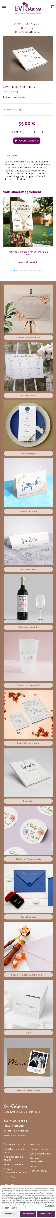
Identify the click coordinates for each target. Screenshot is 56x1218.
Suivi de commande (40, 1153)
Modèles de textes (13, 1164)
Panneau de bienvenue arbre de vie (28, 253)
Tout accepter (46, 1214)
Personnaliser (10, 1214)
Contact (34, 1166)
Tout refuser (28, 1214)
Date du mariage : (13, 109)
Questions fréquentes (41, 1149)
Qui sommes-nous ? (15, 1144)
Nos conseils (36, 1144)
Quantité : (16, 131)
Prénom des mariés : (15, 97)
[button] (14, 270)
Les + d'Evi (9, 1177)
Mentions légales (39, 1171)
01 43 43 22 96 (18, 1121)
